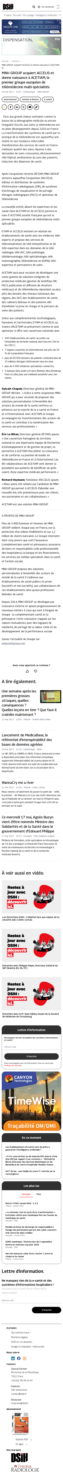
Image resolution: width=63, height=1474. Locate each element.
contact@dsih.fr (19, 1394)
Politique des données (13, 1065)
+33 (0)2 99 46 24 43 (21, 1380)
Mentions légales (19, 1337)
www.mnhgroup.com (13, 643)
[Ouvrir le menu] (57, 7)
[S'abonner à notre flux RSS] (24, 1358)
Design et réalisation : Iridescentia (27, 1346)
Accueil (5, 61)
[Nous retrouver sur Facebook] (19, 1358)
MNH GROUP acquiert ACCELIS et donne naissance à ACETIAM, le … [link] (30, 66)
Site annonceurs (19, 1389)
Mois (38, 1194)
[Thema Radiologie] (31, 1468)
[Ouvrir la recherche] (35, 7)
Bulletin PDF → (24, 1439)
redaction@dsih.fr (19, 1403)
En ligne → (22, 1444)
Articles (15, 61)
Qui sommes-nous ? (21, 1332)
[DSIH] (31, 1457)
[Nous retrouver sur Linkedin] (13, 1358)
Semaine (26, 1194)
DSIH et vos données (21, 1342)
